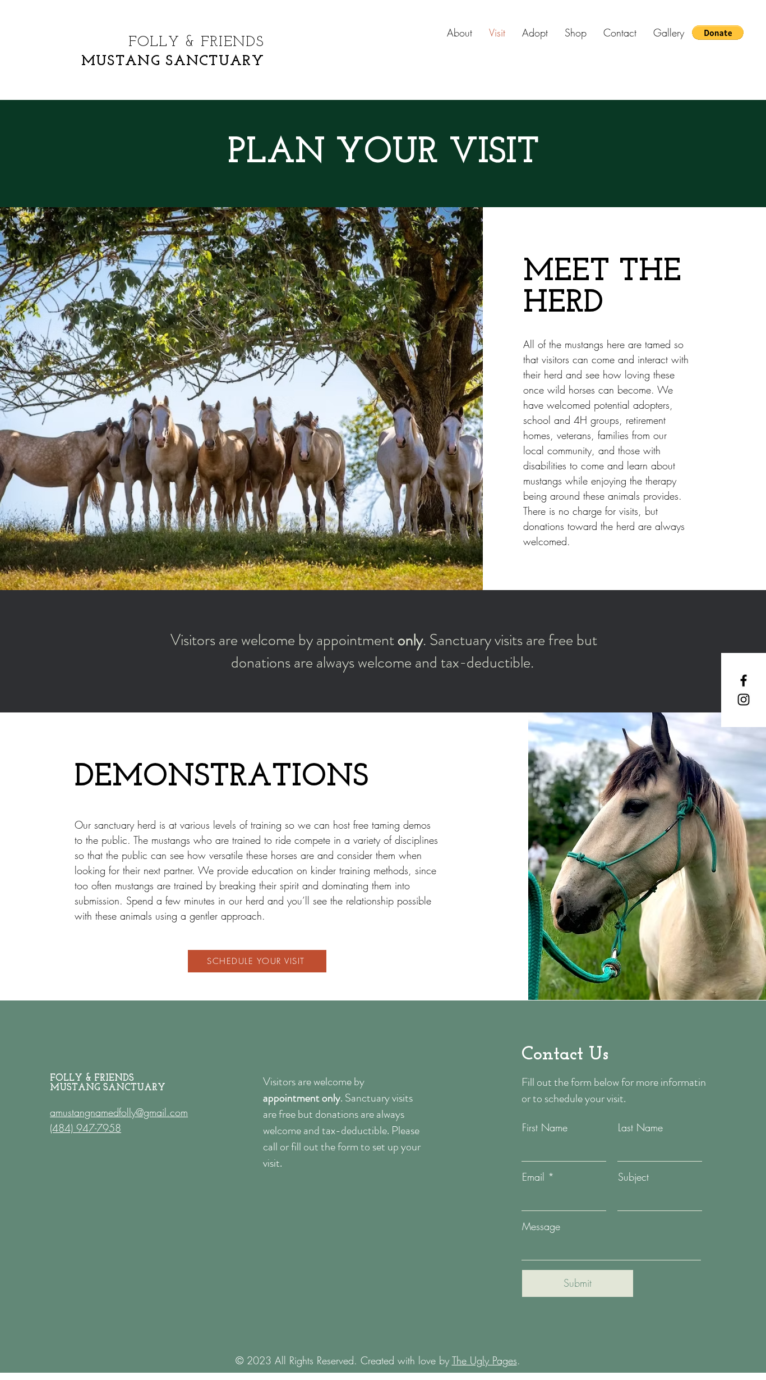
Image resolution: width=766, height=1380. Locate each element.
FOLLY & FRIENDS (196, 42)
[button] (718, 32)
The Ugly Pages (484, 1360)
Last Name (640, 1127)
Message (541, 1226)
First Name (544, 1127)
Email (533, 1177)
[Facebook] (743, 680)
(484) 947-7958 (85, 1128)
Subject (633, 1177)
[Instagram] (743, 699)
